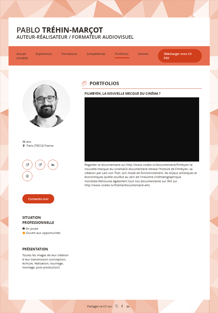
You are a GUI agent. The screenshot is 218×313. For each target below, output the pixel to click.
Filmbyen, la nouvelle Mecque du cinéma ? (123, 93)
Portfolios (104, 83)
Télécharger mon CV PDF (178, 56)
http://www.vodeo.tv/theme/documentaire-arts (117, 185)
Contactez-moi (38, 199)
